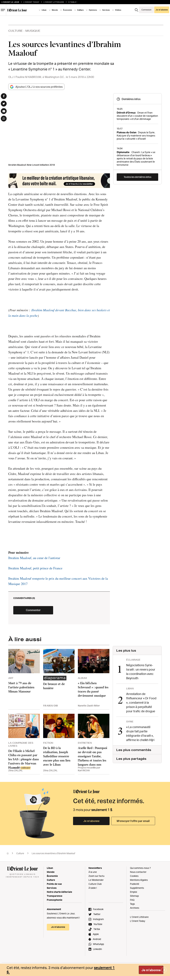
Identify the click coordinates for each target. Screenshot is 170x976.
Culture (15, 30)
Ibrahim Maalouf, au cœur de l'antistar (34, 558)
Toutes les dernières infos (137, 176)
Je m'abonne (151, 970)
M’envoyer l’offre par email (133, 821)
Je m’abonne (91, 821)
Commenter (33, 610)
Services (52, 887)
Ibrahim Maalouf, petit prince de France (35, 568)
